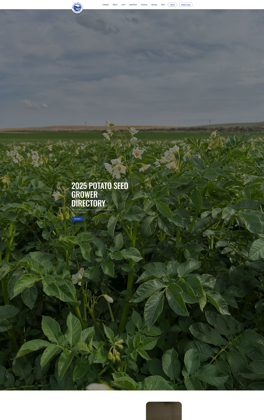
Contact (172, 5)
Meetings (154, 4)
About (163, 4)
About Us (77, 216)
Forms (123, 4)
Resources (144, 4)
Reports (115, 4)
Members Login (185, 5)
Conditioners (133, 4)
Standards (106, 4)
